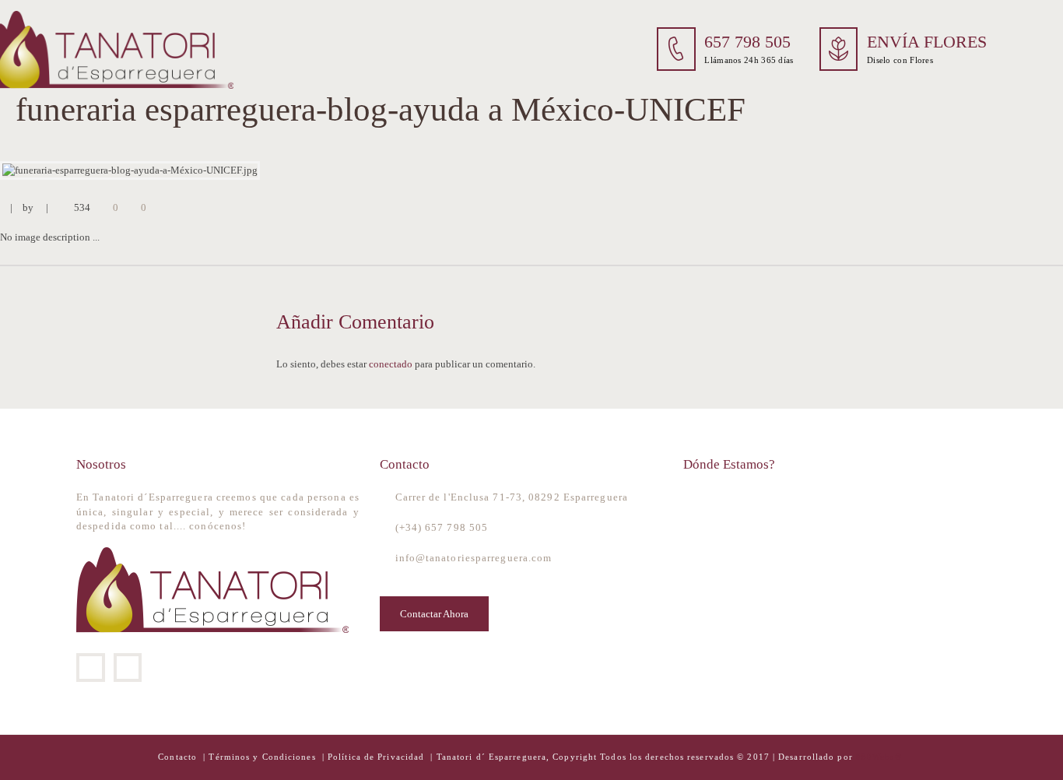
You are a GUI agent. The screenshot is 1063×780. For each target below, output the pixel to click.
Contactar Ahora (434, 614)
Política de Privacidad (376, 757)
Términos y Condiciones (263, 757)
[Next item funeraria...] (797, 170)
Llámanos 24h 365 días (748, 60)
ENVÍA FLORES (927, 42)
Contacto (179, 757)
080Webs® (879, 757)
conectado (390, 364)
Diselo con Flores (900, 60)
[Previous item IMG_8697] (266, 170)
